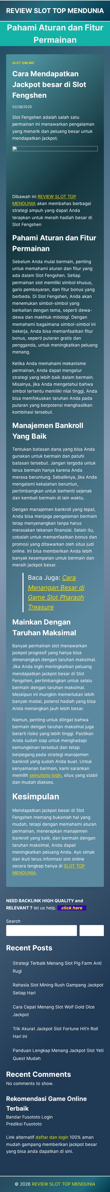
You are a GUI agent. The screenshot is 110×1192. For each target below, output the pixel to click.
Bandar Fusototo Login (29, 1117)
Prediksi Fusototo (24, 1123)
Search (13, 921)
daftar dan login (52, 1137)
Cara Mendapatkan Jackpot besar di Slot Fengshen (49, 84)
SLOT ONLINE (23, 63)
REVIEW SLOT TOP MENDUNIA (63, 1184)
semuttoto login (45, 775)
